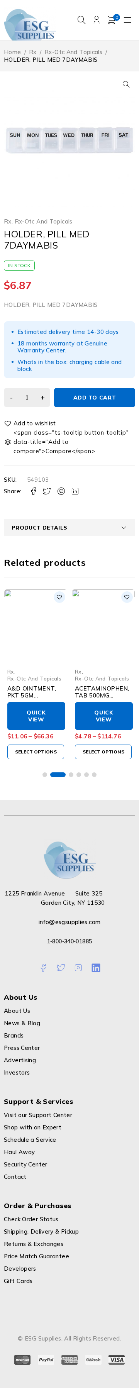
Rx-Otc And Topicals (73, 52)
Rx (33, 52)
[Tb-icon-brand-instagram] (78, 968)
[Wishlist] (30, 423)
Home (12, 52)
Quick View (36, 716)
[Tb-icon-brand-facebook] (43, 968)
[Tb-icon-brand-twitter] (61, 968)
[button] (126, 84)
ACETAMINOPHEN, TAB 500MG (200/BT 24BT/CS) (102, 695)
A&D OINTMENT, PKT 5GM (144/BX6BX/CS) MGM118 (31, 699)
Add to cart (94, 397)
